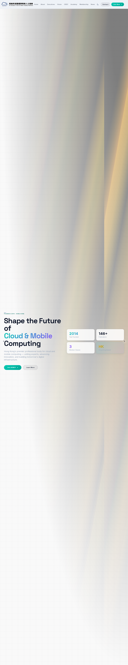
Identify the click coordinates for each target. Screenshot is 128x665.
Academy (74, 4)
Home (36, 4)
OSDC (66, 4)
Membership (84, 4)
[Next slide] (124, 341)
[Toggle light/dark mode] (98, 4)
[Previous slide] (4, 341)
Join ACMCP (11, 367)
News (93, 4)
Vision (59, 4)
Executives (51, 4)
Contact (105, 4)
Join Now (116, 4)
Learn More (30, 367)
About (43, 4)
